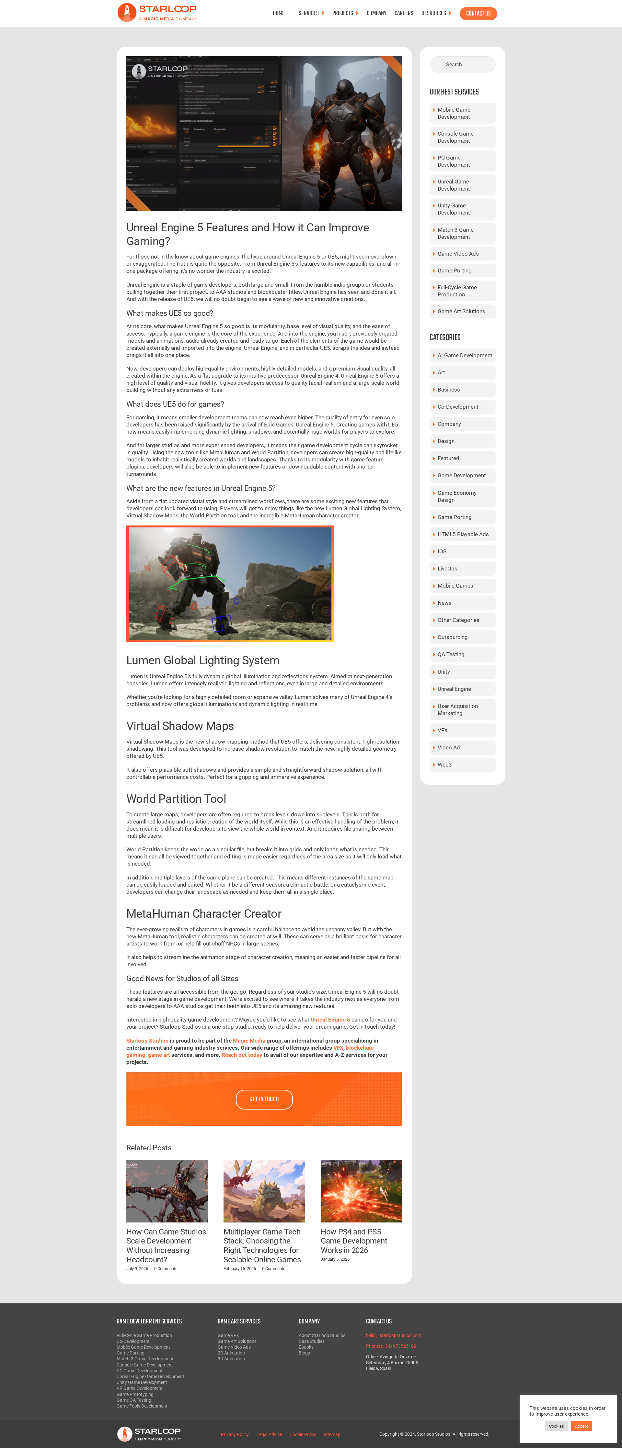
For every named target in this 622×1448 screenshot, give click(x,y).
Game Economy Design (457, 496)
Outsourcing (453, 637)
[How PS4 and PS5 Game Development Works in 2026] (361, 1191)
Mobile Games (455, 585)
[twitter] (473, 1333)
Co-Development (458, 406)
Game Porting (455, 270)
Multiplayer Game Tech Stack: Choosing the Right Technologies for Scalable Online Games (262, 1245)
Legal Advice (269, 1434)
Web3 (445, 764)
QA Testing (451, 654)
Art (441, 372)
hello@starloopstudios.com (393, 1335)
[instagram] (473, 1342)
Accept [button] (581, 1426)
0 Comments (166, 1268)
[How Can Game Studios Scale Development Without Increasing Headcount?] (167, 1191)
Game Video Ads (458, 253)
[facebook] (473, 1325)
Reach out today (243, 1055)
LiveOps (447, 568)
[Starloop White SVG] (149, 1429)
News (445, 603)
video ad (449, 747)
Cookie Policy (303, 1434)
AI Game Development (465, 355)
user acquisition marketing (458, 709)
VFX (338, 1048)
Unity (444, 672)
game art (159, 1055)
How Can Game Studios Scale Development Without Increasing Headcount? (166, 1245)
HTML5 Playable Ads (463, 534)
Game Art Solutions (461, 311)
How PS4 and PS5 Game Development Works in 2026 (354, 1241)
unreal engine (454, 689)
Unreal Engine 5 (330, 1019)
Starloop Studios (147, 1040)
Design (446, 441)
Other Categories (458, 620)
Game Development (462, 475)
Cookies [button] (556, 1426)
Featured (448, 458)
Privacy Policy (235, 1434)
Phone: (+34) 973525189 (391, 1346)
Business (449, 389)
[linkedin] (473, 1359)
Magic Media (248, 1040)
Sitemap (332, 1434)
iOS (442, 551)
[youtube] (473, 1350)
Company (449, 424)
